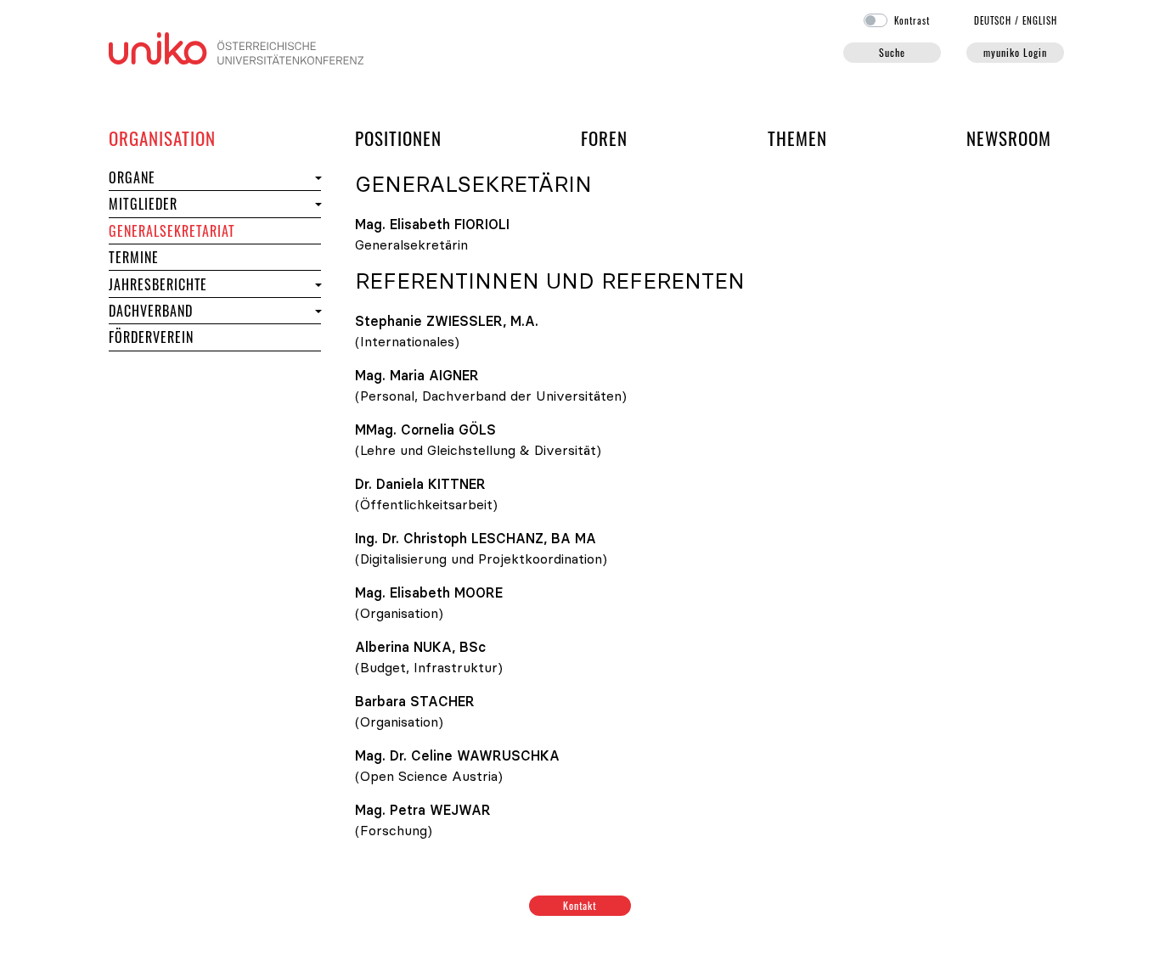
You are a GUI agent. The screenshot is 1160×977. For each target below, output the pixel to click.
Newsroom (1008, 138)
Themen (797, 138)
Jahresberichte (158, 284)
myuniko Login (1014, 52)
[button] (316, 178)
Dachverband (151, 310)
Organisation (162, 137)
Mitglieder (174, 203)
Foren (604, 137)
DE (993, 20)
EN (1039, 20)
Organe (163, 177)
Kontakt (580, 905)
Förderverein (151, 337)
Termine (164, 256)
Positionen (398, 138)
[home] (236, 46)
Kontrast (912, 20)
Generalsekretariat (172, 231)
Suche (892, 52)
